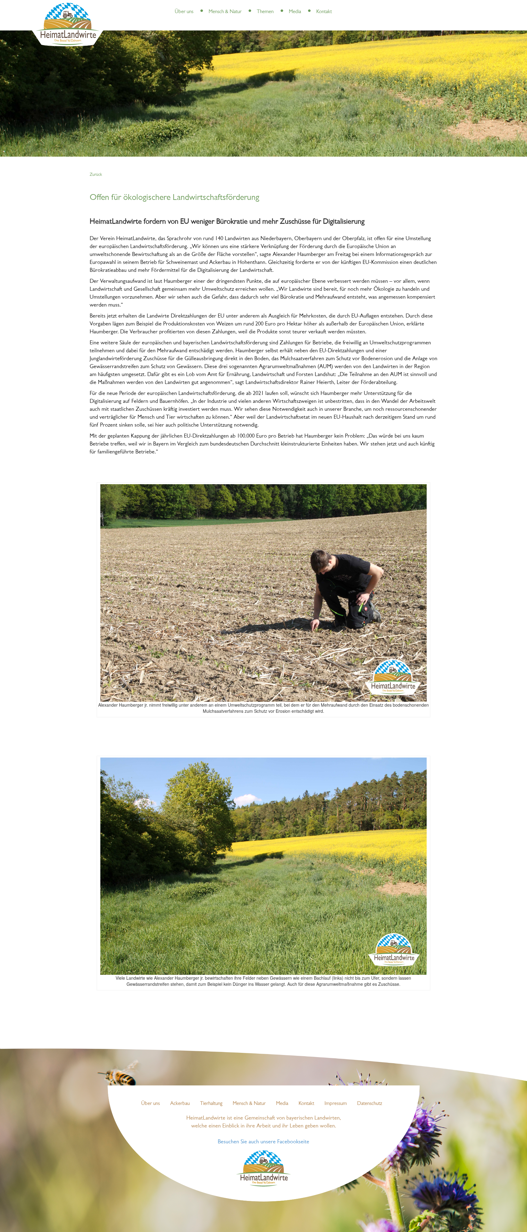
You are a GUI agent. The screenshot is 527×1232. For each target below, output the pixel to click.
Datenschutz (369, 1103)
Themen (265, 11)
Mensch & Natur (225, 11)
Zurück (96, 174)
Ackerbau (180, 1103)
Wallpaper (318, 6)
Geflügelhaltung (290, 6)
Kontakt (324, 11)
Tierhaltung (211, 1103)
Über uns (184, 11)
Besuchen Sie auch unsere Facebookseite (263, 1142)
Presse (200, 6)
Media (295, 11)
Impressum (335, 1103)
